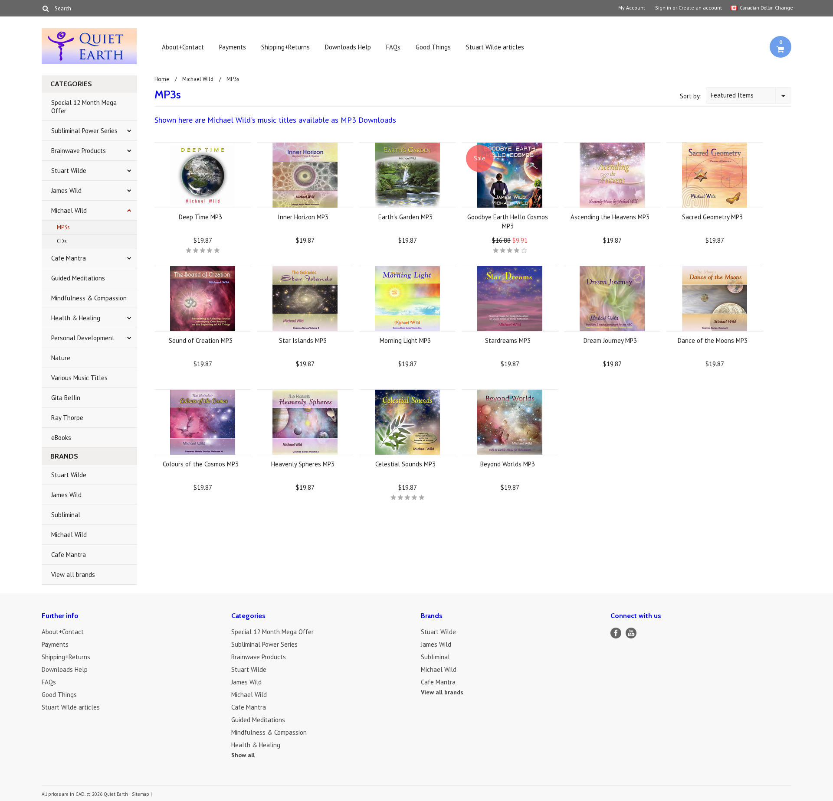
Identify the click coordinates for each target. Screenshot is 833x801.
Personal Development (83, 338)
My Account (631, 8)
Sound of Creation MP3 (201, 340)
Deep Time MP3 (200, 217)
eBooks (61, 437)
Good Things (433, 47)
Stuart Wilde (68, 170)
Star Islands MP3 (303, 340)
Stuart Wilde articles (495, 47)
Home (161, 79)
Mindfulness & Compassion (89, 298)
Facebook (615, 633)
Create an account (700, 8)
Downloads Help (348, 47)
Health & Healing (75, 318)
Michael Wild (69, 210)
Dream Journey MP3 (610, 340)
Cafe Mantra (68, 258)
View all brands (73, 574)
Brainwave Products (78, 151)
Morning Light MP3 (405, 340)
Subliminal (65, 515)
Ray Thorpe (67, 418)
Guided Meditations (78, 278)
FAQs (393, 47)
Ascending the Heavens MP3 (610, 217)
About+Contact (183, 47)
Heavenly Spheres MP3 (303, 464)
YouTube (631, 633)
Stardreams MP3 (508, 340)
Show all (243, 755)
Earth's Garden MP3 (405, 217)
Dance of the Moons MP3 (713, 340)
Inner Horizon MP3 (303, 217)
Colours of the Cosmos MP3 (201, 464)
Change (783, 7)
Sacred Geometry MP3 (712, 217)
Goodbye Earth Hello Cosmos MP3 (507, 221)
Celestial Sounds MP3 (405, 464)
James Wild (66, 190)
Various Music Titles (79, 378)
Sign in (663, 8)
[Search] (45, 8)
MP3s (63, 227)
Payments (232, 47)
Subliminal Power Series (84, 131)
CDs (62, 241)
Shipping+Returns (285, 47)
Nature (60, 358)
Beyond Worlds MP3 (507, 464)
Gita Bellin (65, 398)
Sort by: (691, 96)
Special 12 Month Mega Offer (84, 106)
